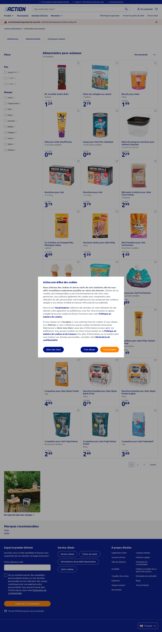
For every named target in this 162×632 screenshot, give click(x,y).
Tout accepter (109, 349)
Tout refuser (89, 349)
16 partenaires (62, 308)
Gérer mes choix (53, 349)
